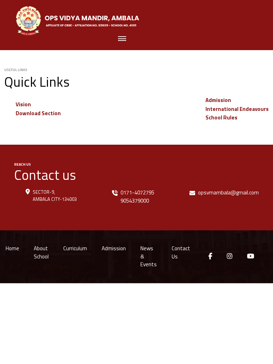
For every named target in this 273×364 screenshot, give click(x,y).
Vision (23, 104)
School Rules (221, 117)
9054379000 (135, 201)
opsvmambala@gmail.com (228, 192)
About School (41, 252)
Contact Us (181, 252)
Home (12, 248)
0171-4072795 (137, 192)
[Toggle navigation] (122, 39)
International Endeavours (237, 109)
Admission (218, 100)
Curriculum (75, 248)
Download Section (38, 113)
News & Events (148, 256)
